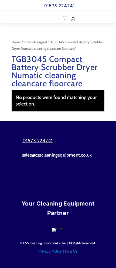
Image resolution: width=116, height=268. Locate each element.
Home (16, 42)
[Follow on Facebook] (47, 176)
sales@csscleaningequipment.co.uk (57, 155)
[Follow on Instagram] (68, 176)
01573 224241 (59, 6)
